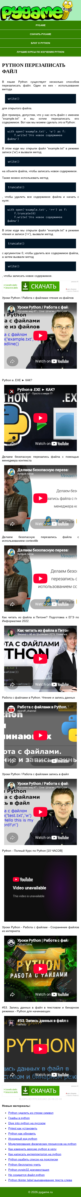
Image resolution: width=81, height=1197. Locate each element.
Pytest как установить (22, 1128)
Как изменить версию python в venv (32, 1149)
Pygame (40, 25)
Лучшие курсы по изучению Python (40, 52)
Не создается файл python (26, 1175)
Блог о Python (40, 43)
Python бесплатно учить (24, 1164)
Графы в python (19, 1118)
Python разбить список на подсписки (33, 1159)
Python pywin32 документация (28, 1169)
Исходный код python (22, 1138)
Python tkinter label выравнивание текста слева (40, 1180)
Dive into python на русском (26, 1123)
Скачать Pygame (40, 34)
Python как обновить (22, 1133)
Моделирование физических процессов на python (42, 1143)
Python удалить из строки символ (30, 1112)
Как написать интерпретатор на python (34, 1154)
